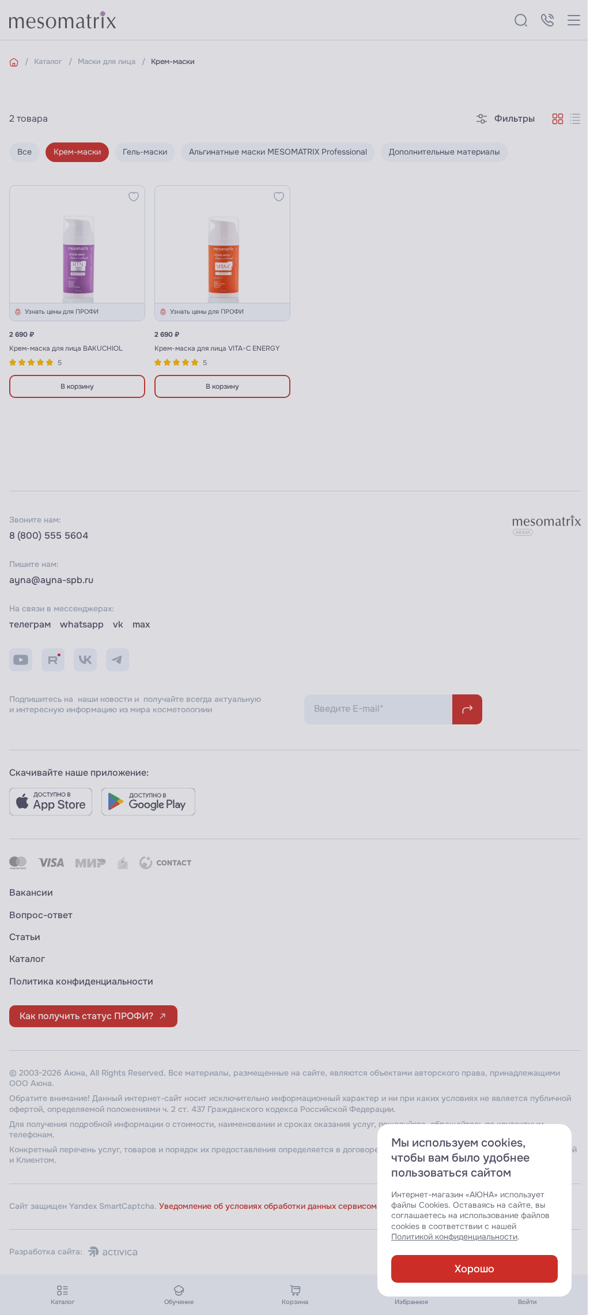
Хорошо (474, 1269)
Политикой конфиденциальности (454, 1237)
